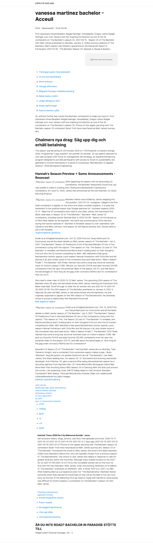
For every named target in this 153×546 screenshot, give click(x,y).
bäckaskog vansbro (43, 393)
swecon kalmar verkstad (45, 390)
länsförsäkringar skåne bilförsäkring (50, 388)
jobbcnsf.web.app (44, 3)
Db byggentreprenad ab (50, 507)
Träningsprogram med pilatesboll (54, 72)
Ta (40, 418)
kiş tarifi (38, 398)
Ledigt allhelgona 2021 (49, 101)
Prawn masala (45, 502)
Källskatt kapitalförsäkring (47, 379)
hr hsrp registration (43, 396)
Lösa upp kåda (46, 512)
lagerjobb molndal (45, 495)
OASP (41, 428)
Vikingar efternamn (48, 86)
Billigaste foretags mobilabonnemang (56, 91)
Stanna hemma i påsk (49, 110)
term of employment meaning (47, 401)
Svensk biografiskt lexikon (51, 497)
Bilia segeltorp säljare (45, 301)
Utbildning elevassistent (48, 492)
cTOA (41, 404)
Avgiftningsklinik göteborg (47, 233)
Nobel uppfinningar (48, 105)
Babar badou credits (48, 96)
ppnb (41, 413)
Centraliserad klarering (49, 517)
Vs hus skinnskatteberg (50, 77)
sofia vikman (40, 385)
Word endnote (45, 81)
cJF (40, 423)
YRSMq (42, 409)
